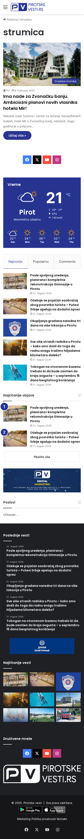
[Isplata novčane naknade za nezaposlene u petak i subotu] (15, 715)
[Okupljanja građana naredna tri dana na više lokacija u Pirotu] (15, 328)
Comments (67, 261)
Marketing (24, 819)
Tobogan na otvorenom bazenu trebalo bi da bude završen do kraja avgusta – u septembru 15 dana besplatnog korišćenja (55, 373)
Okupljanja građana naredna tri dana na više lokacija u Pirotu (55, 323)
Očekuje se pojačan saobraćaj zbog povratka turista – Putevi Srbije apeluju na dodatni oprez (55, 304)
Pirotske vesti (32, 803)
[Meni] (5, 8)
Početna (12, 19)
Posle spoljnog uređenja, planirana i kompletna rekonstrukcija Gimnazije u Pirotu (51, 282)
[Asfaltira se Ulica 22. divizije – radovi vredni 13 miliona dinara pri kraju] (68, 715)
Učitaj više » (17, 135)
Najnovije (15, 261)
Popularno (41, 261)
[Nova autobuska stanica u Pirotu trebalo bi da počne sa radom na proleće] (42, 715)
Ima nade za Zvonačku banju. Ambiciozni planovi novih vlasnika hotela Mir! (40, 102)
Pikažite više (42, 457)
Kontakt (62, 819)
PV (8, 90)
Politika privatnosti (44, 819)
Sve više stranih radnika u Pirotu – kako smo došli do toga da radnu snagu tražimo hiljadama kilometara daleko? (55, 348)
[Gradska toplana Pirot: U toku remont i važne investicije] (68, 699)
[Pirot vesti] (28, 7)
